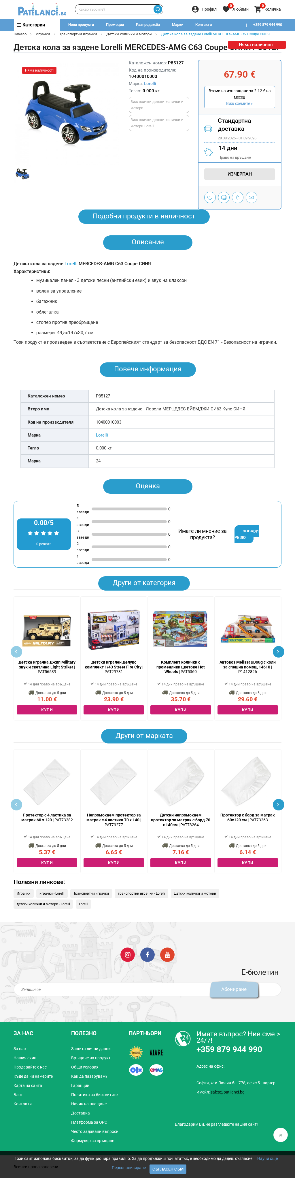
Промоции (115, 24)
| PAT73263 (247, 817)
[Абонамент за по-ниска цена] (237, 197)
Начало (20, 34)
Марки (177, 24)
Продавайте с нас (30, 1067)
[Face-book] (147, 954)
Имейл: (220, 1092)
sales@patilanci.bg (228, 1092)
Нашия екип (25, 1058)
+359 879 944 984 (267, 36)
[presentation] (278, 652)
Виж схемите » (239, 103)
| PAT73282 (47, 817)
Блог (18, 1094)
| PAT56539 (46, 667)
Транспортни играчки (78, 34)
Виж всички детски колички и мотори (157, 104)
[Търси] (158, 9)
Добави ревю (247, 534)
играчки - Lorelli (52, 893)
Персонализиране (129, 1167)
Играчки (43, 34)
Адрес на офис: (210, 1066)
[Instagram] (127, 954)
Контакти (203, 24)
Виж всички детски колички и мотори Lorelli (157, 123)
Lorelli (150, 83)
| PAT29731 (114, 667)
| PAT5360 (180, 667)
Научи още (267, 1158)
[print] (224, 197)
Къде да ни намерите (33, 1076)
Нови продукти (81, 24)
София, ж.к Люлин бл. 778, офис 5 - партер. (236, 1083)
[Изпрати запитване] (251, 197)
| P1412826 (248, 667)
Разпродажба (148, 24)
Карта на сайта (28, 1085)
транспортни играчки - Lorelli (141, 893)
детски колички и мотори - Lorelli (43, 904)
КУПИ (47, 710)
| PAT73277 (113, 820)
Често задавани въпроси (94, 1131)
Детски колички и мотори (129, 34)
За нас (20, 1048)
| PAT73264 (180, 820)
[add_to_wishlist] (210, 197)
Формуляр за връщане (92, 1140)
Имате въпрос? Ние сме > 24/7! (238, 1037)
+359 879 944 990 (267, 24)
